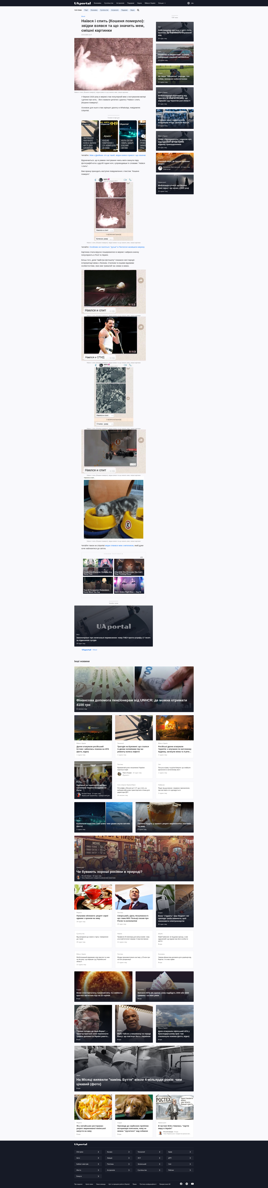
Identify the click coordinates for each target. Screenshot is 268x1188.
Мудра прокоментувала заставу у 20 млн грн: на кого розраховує (133, 958)
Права (135, 1184)
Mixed (83, 16)
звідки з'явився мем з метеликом (119, 546)
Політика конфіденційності (148, 1184)
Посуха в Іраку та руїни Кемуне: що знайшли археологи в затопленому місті (174, 769)
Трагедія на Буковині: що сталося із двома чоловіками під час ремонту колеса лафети (133, 749)
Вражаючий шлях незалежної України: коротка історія (131, 769)
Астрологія (120, 3)
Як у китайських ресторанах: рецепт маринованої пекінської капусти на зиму (91, 1128)
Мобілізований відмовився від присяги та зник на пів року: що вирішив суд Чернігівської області (93, 959)
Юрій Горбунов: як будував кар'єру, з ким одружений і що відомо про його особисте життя (173, 939)
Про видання (78, 1184)
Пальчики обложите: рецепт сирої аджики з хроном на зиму (92, 917)
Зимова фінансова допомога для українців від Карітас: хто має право (174, 958)
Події (86, 10)
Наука (139, 3)
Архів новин (89, 1184)
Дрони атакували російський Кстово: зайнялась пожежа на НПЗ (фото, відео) (93, 749)
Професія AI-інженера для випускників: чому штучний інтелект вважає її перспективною (133, 938)
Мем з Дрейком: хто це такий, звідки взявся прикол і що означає (118, 155)
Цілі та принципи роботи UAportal (119, 1184)
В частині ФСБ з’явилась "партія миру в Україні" (173, 1127)
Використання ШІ (165, 1184)
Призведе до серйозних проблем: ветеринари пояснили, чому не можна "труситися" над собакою (133, 1128)
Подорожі (130, 3)
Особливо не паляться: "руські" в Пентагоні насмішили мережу (117, 247)
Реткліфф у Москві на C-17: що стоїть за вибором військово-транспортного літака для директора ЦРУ (133, 790)
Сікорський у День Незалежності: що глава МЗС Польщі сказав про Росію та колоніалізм (133, 918)
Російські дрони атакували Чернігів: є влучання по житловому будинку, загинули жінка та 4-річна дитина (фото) (174, 749)
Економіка (97, 3)
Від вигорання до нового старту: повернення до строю (92, 938)
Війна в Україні (150, 3)
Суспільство (108, 3)
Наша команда (100, 1184)
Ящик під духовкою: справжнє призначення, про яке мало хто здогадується (174, 789)
